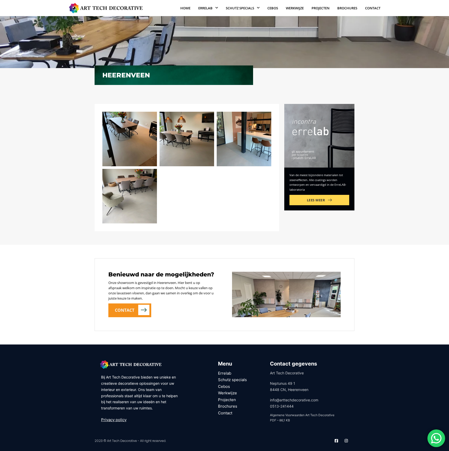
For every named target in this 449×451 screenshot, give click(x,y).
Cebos (272, 8)
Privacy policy (114, 419)
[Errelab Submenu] (216, 8)
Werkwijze (295, 8)
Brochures (347, 8)
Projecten (320, 8)
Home (185, 8)
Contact (372, 8)
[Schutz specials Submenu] (258, 8)
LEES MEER (316, 200)
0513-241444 (282, 406)
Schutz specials (240, 8)
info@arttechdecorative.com (294, 400)
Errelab (205, 8)
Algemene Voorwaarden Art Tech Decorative (302, 415)
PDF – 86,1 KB (280, 420)
